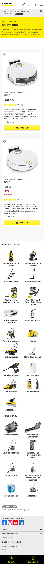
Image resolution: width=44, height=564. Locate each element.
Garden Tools (11, 391)
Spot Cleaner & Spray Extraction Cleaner (33, 302)
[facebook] (4, 522)
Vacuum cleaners (33, 281)
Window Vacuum (33, 320)
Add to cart (23, 128)
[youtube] (15, 522)
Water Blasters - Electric (11, 264)
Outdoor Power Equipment (33, 435)
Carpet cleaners (11, 475)
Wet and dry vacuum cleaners (11, 301)
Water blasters (11, 434)
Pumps (33, 341)
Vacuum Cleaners (11, 453)
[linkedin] (21, 522)
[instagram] (10, 522)
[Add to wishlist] (4, 54)
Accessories (11, 410)
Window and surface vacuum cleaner (33, 455)
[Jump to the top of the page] (37, 550)
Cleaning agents (33, 391)
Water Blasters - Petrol (33, 264)
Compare (10, 122)
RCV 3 (7, 182)
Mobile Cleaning (11, 375)
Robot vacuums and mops (11, 321)
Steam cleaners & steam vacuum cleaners (33, 477)
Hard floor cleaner (33, 357)
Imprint (4, 550)
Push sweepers (11, 357)
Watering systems (11, 341)
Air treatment (33, 375)
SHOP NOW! (19, 14)
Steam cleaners (11, 281)
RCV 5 (7, 95)
